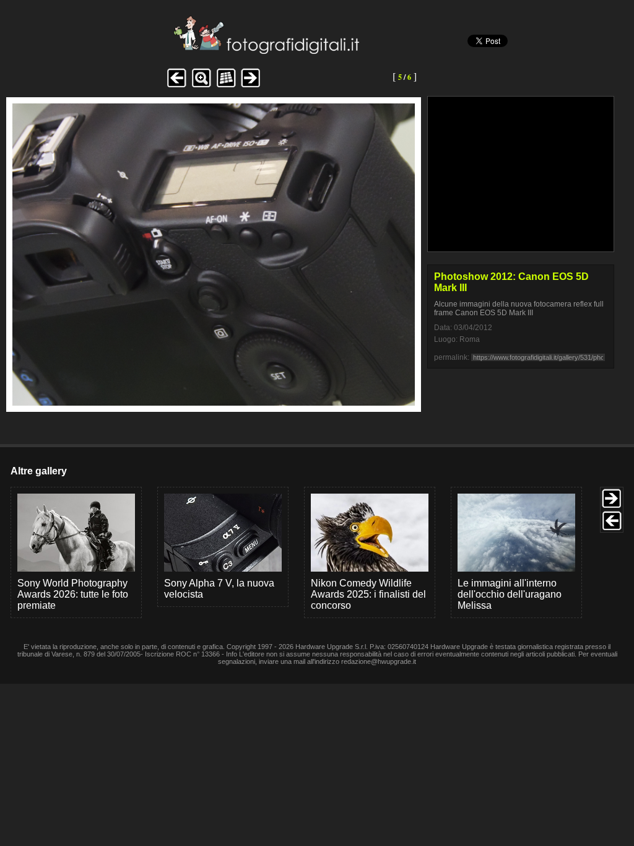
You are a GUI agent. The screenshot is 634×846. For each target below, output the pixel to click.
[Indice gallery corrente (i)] (226, 86)
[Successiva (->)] (251, 86)
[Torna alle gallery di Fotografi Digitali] (182, 50)
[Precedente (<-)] (176, 86)
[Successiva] (213, 402)
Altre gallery (39, 471)
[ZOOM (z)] (201, 86)
